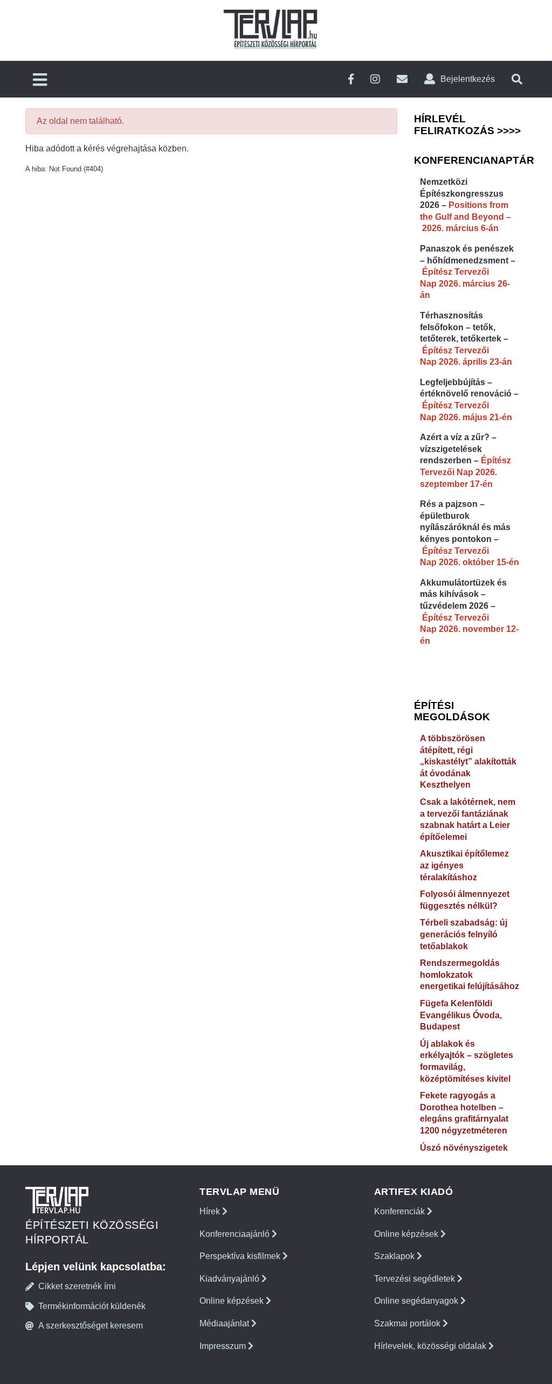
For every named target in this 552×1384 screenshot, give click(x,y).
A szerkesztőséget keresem (90, 1325)
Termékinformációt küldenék (92, 1306)
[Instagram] (375, 79)
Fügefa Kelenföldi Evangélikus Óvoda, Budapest (461, 1015)
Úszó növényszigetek (464, 1147)
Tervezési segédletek (415, 1278)
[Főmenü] (39, 80)
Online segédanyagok (417, 1300)
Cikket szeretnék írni (77, 1286)
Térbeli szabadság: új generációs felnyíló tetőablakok (463, 934)
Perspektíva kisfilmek (240, 1256)
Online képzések (232, 1300)
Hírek (210, 1211)
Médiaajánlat (225, 1323)
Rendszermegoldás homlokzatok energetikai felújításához (469, 974)
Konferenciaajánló (235, 1234)
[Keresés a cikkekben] (517, 79)
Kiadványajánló (230, 1278)
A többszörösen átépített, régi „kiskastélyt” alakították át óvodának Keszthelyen (468, 761)
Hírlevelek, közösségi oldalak (431, 1346)
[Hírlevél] (402, 79)
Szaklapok (395, 1256)
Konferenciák (400, 1211)
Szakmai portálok (408, 1323)
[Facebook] (351, 79)
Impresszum (223, 1346)
